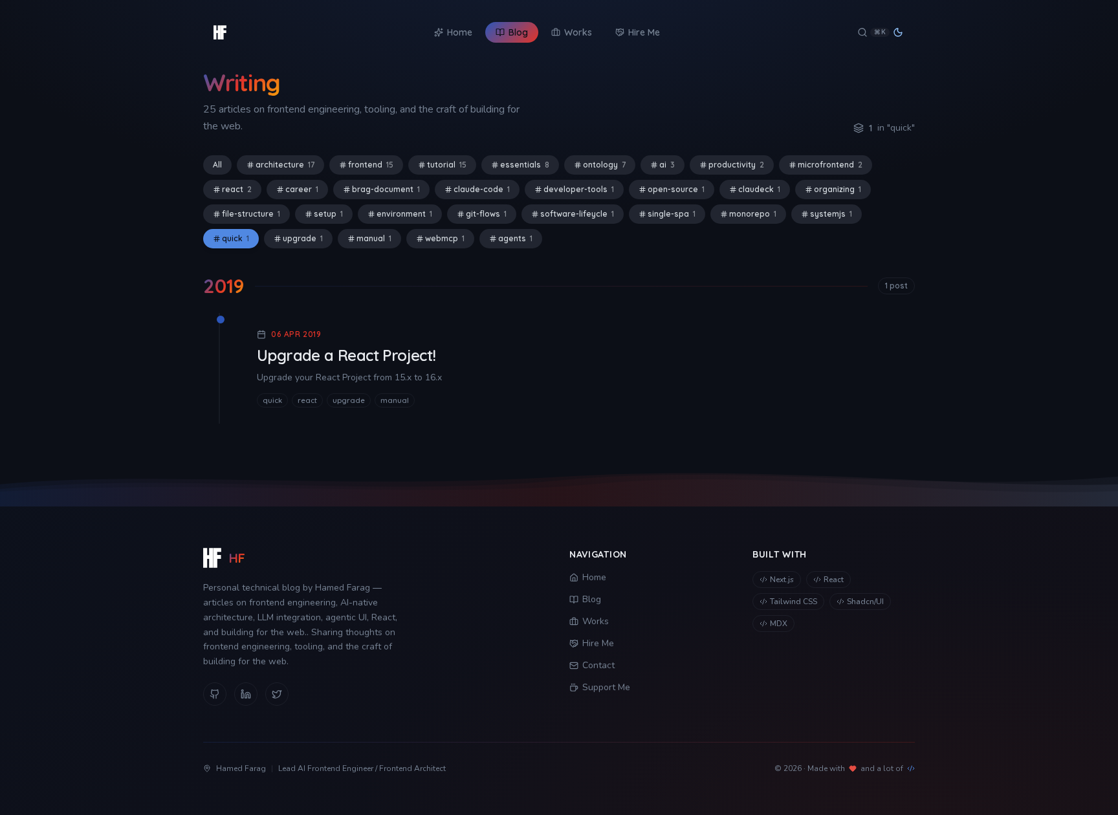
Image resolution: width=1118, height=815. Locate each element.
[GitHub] (214, 694)
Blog (591, 599)
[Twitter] (277, 694)
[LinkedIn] (246, 694)
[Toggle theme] (898, 32)
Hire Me (598, 643)
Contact (598, 665)
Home (594, 577)
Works (595, 621)
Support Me (606, 687)
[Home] (220, 32)
